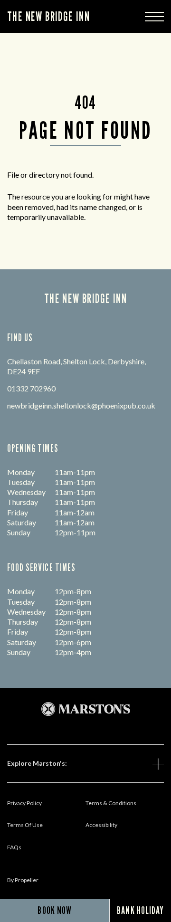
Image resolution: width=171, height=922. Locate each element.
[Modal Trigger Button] (154, 16)
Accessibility (101, 824)
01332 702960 (31, 388)
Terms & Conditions (111, 803)
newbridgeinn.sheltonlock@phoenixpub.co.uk (81, 405)
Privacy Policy (24, 803)
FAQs (14, 847)
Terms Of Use (25, 824)
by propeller (22, 880)
